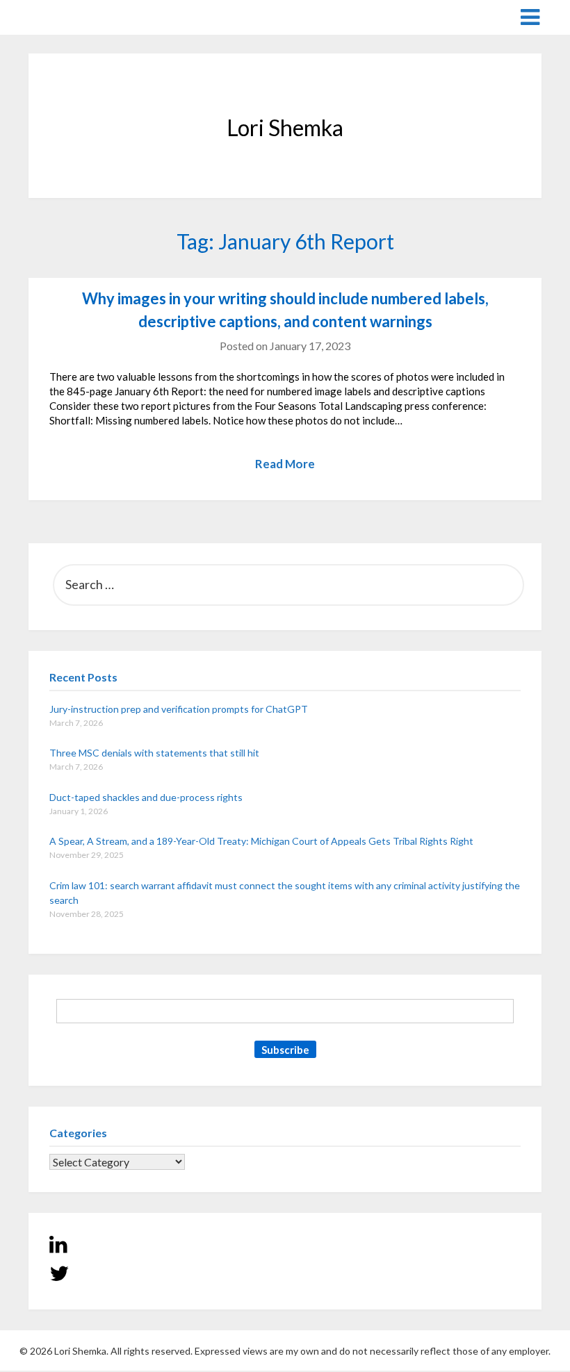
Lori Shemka (70, 16)
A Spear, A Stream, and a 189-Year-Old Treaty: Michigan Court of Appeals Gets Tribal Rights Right (261, 841)
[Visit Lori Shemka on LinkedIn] (58, 1247)
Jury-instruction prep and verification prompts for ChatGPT (178, 709)
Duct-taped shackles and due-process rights (146, 797)
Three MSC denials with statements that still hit (154, 753)
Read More (285, 463)
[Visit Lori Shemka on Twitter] (59, 1277)
